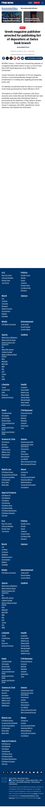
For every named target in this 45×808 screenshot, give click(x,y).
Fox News (7, 3)
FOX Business (26, 410)
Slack (26, 772)
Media (4, 321)
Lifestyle (5, 384)
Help (40, 780)
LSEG (39, 798)
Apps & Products (9, 492)
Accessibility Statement (23, 782)
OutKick (24, 335)
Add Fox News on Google (35, 58)
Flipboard (14, 58)
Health (24, 384)
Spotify (37, 772)
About (23, 469)
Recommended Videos (10, 8)
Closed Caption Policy (32, 780)
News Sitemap (35, 782)
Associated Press (23, 47)
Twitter (7, 58)
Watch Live (6, 469)
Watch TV (36, 2)
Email (22, 58)
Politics (24, 272)
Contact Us (12, 782)
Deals (4, 410)
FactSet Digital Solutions (28, 796)
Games (24, 439)
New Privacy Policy (23, 778)
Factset (35, 793)
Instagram (11, 772)
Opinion (24, 296)
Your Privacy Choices (18, 780)
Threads (11, 58)
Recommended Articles (29, 8)
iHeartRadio (41, 772)
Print (18, 58)
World (22, 28)
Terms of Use (13, 778)
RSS (30, 772)
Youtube (15, 772)
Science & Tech (8, 439)
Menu (42, 2)
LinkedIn (22, 772)
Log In (30, 2)
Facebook (3, 58)
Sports (5, 335)
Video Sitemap (13, 784)
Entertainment (27, 321)
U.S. (3, 272)
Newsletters (33, 772)
